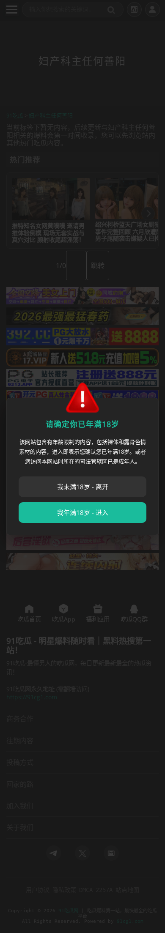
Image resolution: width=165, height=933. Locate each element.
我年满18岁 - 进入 (82, 512)
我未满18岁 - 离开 (82, 486)
